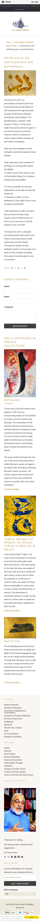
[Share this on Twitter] (11, 268)
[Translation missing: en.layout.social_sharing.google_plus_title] (21, 268)
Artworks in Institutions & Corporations (15, 712)
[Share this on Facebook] (14, 268)
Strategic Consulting (12, 737)
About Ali (8, 725)
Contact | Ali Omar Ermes (14, 772)
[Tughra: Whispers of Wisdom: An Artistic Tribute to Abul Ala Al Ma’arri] (20, 535)
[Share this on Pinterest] (17, 268)
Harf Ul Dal (12, 641)
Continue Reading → (13, 489)
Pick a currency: (11, 890)
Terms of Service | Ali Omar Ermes (18, 775)
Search (7, 748)
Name (7, 286)
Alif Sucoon (12, 399)
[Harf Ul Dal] (20, 638)
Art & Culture (9, 754)
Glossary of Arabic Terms (14, 769)
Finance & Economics (13, 760)
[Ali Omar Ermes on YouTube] (8, 857)
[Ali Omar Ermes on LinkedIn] (15, 857)
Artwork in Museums (13, 708)
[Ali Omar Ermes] (20, 24)
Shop (6, 731)
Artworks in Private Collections (17, 716)
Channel (7, 751)
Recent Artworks (11, 705)
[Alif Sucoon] (20, 396)
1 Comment (8, 403)
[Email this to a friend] (24, 268)
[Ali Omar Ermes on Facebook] (5, 857)
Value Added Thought (13, 763)
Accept (31, 917)
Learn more (30, 920)
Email (7, 296)
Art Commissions (11, 734)
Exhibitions (8, 722)
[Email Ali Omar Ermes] (22, 857)
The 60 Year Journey (13, 728)
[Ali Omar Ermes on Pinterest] (12, 857)
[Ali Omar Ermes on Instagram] (19, 857)
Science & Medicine (12, 757)
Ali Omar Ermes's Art (13, 719)
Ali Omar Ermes (19, 904)
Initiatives (8, 766)
